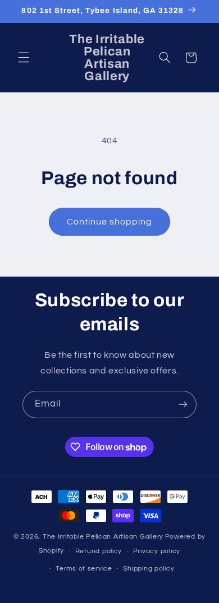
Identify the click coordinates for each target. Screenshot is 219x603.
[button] (23, 58)
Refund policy (98, 551)
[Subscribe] (183, 404)
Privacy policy (156, 551)
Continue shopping (110, 221)
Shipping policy (148, 568)
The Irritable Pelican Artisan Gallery (103, 537)
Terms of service (84, 568)
